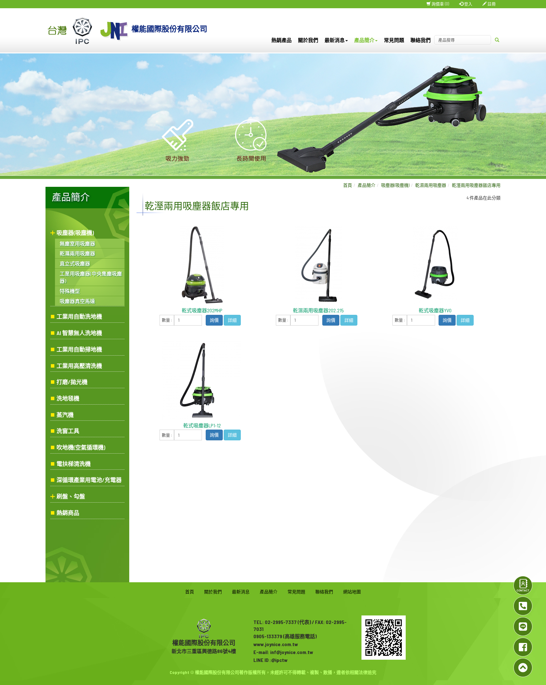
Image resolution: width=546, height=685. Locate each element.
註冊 (491, 3)
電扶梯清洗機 (74, 463)
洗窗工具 (68, 430)
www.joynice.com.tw (275, 644)
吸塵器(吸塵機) (75, 232)
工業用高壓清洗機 (79, 365)
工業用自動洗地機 (79, 316)
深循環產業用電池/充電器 (89, 479)
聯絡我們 (420, 40)
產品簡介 (366, 185)
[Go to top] (522, 667)
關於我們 (308, 40)
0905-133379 (267, 636)
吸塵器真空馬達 (77, 301)
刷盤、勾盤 (71, 496)
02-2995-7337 (281, 622)
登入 (467, 3)
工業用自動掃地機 (79, 349)
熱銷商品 (68, 512)
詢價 (214, 320)
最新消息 (241, 591)
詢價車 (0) (440, 3)
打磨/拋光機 (72, 381)
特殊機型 (70, 291)
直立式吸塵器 (75, 263)
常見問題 (394, 40)
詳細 (232, 320)
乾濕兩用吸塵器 (77, 253)
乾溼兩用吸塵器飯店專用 (476, 185)
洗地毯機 (68, 398)
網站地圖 (352, 591)
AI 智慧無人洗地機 (79, 332)
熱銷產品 (281, 40)
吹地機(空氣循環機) (81, 447)
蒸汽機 (65, 414)
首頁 (347, 185)
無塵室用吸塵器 (77, 244)
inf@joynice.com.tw (291, 652)
